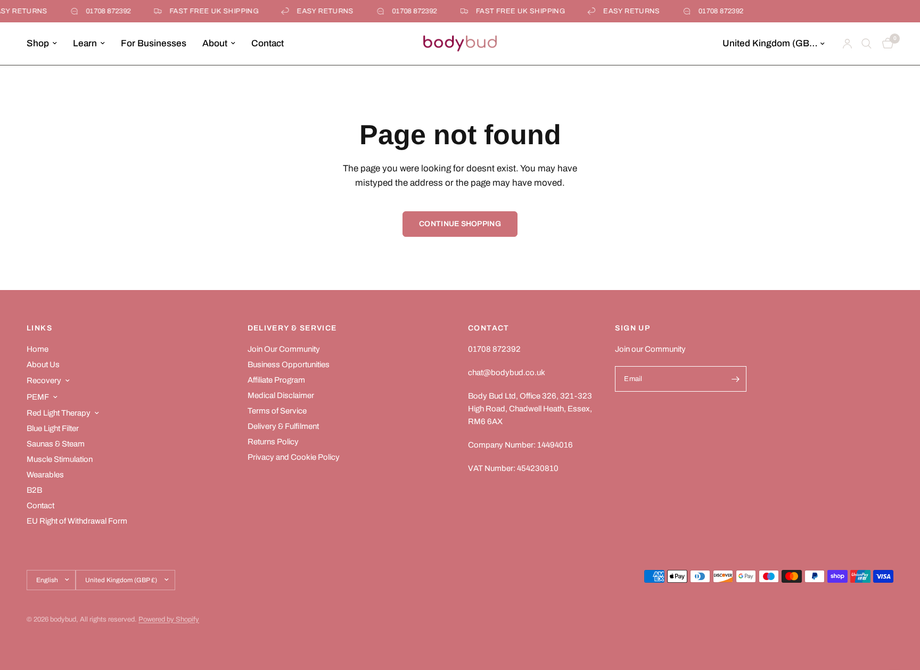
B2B (34, 490)
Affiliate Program (276, 380)
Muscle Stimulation (60, 459)
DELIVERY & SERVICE (292, 328)
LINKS (39, 328)
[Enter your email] (735, 379)
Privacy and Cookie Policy (294, 457)
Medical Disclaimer (281, 395)
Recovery (44, 380)
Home (37, 349)
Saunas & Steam (56, 444)
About (214, 43)
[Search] (866, 43)
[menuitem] (46, 43)
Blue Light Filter (53, 428)
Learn (85, 43)
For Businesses (153, 43)
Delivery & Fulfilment (283, 426)
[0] (885, 43)
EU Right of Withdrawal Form (77, 521)
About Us (43, 364)
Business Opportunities (289, 364)
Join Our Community (284, 349)
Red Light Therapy (59, 413)
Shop (38, 43)
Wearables (45, 474)
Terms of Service (277, 411)
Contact (267, 43)
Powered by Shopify (168, 619)
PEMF (38, 397)
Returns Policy (273, 441)
